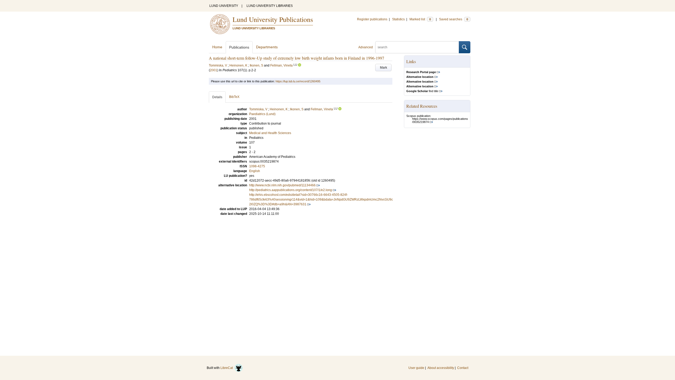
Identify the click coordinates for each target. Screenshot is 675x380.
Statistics (398, 19)
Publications (239, 47)
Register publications (372, 19)
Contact (462, 368)
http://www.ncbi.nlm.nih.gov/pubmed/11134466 (282, 185)
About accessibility (440, 368)
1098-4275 (257, 166)
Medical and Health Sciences (270, 133)
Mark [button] (383, 67)
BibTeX (234, 97)
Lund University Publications (273, 19)
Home (217, 47)
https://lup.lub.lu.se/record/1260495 (298, 81)
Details (217, 97)
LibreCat (227, 368)
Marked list (420, 19)
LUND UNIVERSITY (223, 6)
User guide (416, 368)
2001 (213, 70)
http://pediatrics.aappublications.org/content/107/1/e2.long (290, 190)
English (254, 171)
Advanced (365, 47)
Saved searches (453, 19)
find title (422, 91)
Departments (267, 47)
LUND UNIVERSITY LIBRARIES (270, 6)
